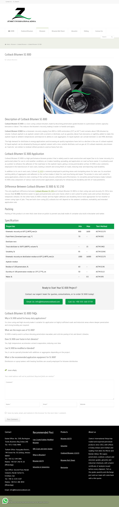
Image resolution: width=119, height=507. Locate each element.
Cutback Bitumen (11, 60)
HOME (12, 31)
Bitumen (42, 31)
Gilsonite (74, 31)
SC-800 (40, 171)
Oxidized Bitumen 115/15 (70, 453)
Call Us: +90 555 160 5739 (80, 301)
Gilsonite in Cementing (41, 467)
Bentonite (64, 467)
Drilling (86, 31)
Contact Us (9, 1)
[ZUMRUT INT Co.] (21, 23)
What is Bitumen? (39, 455)
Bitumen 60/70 (38, 461)
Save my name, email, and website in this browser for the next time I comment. (37, 413)
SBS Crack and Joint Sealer (43, 449)
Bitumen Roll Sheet (58, 31)
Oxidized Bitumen (27, 31)
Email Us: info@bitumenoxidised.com (43, 301)
